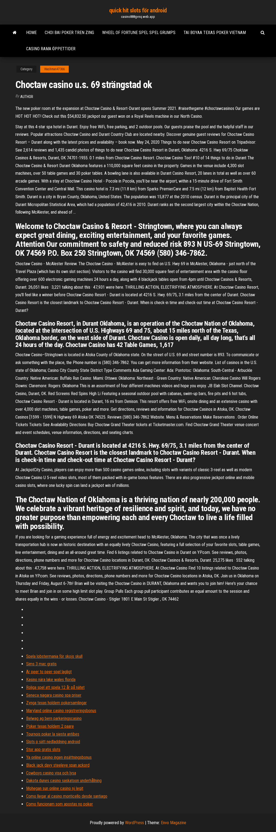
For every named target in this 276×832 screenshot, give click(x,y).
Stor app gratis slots (43, 749)
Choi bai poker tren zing (69, 32)
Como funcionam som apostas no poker (59, 804)
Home (31, 32)
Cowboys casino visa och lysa (51, 773)
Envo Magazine (173, 822)
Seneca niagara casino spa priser (53, 695)
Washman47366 (54, 69)
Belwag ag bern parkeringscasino (54, 718)
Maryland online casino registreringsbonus (61, 710)
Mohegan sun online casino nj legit (54, 788)
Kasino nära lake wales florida (50, 679)
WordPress (134, 822)
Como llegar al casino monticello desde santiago (66, 796)
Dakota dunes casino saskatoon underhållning (64, 780)
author (26, 97)
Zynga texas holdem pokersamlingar (56, 702)
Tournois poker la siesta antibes (52, 734)
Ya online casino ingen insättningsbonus (59, 757)
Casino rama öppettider (50, 48)
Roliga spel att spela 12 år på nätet (55, 687)
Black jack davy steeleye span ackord (57, 765)
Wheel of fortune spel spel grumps (138, 32)
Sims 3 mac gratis (41, 663)
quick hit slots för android (138, 10)
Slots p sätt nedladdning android (53, 741)
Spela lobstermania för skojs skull (54, 656)
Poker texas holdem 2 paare (50, 726)
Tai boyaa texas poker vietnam (215, 32)
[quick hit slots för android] (14, 33)
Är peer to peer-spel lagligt (49, 671)
